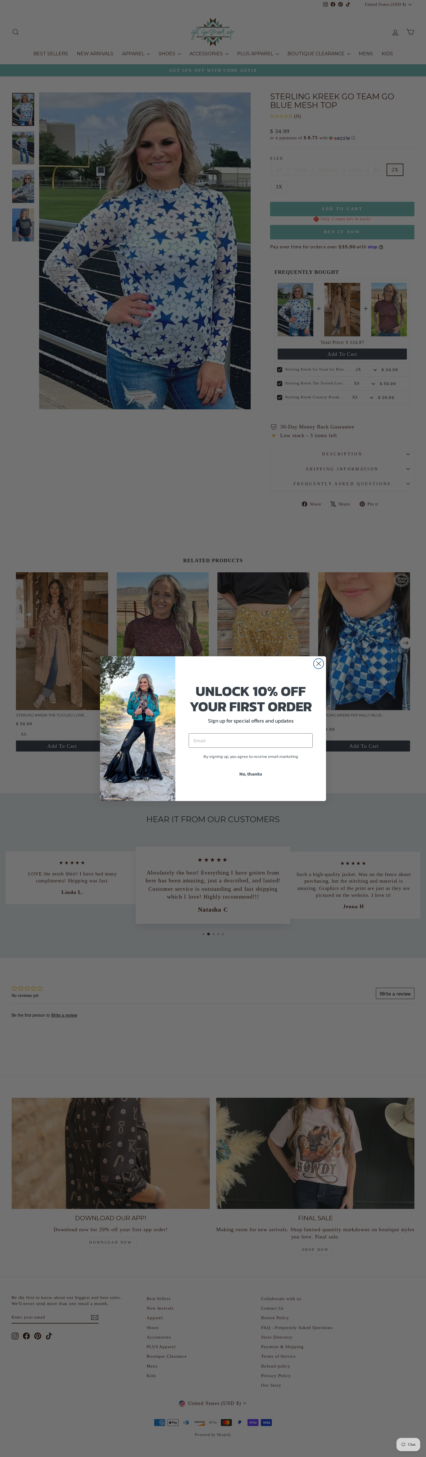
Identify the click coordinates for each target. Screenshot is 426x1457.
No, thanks (250, 773)
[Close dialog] (319, 664)
